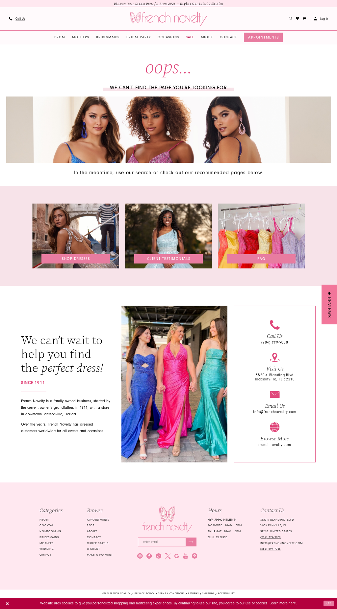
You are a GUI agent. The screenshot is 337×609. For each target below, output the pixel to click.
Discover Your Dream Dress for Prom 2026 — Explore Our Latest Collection (168, 4)
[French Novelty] (167, 520)
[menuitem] (17, 18)
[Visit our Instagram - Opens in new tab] (140, 556)
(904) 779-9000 (274, 342)
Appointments (98, 519)
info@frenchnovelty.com (274, 412)
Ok (329, 603)
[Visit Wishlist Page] (297, 18)
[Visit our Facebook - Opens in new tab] (149, 556)
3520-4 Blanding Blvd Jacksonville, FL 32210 (275, 377)
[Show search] (290, 18)
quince (45, 554)
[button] (304, 18)
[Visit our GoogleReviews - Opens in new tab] (176, 556)
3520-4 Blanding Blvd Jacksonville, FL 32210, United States (277, 525)
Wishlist (93, 548)
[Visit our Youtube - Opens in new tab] (185, 556)
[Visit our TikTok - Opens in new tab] (159, 556)
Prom (43, 519)
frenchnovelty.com (274, 445)
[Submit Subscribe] (191, 542)
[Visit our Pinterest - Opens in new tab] (194, 556)
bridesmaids (49, 537)
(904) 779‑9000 (270, 537)
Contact (94, 537)
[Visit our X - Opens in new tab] (168, 556)
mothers (46, 543)
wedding (46, 548)
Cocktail (46, 525)
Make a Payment (100, 554)
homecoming (50, 531)
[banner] (168, 19)
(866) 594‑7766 (270, 548)
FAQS (90, 525)
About (92, 531)
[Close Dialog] (7, 603)
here (292, 603)
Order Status (98, 543)
